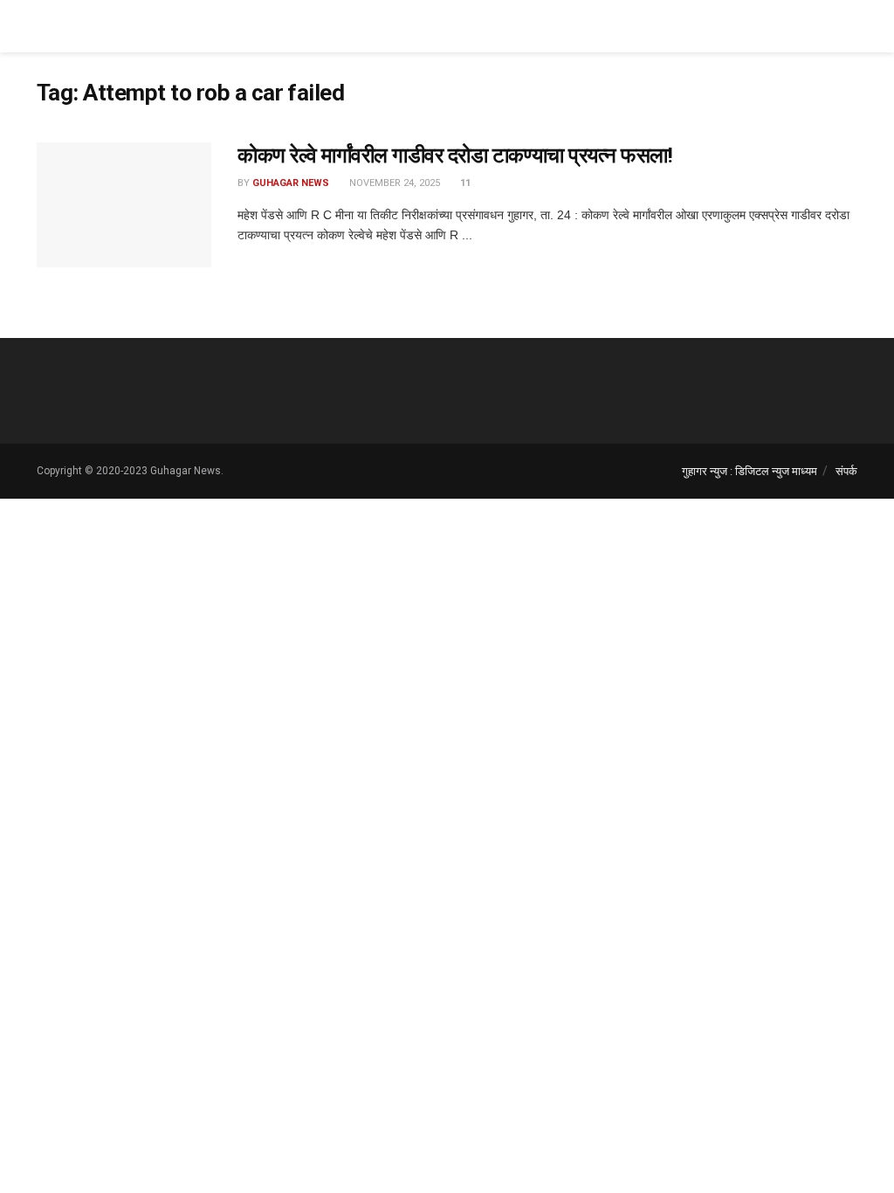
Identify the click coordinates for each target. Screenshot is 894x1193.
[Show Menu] (849, 26)
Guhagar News (290, 183)
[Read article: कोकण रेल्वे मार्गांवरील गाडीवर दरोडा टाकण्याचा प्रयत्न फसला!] (124, 204)
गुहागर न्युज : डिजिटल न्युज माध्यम (749, 471)
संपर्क (846, 471)
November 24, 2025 (393, 183)
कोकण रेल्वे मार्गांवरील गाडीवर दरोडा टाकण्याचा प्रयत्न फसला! (454, 155)
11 (464, 183)
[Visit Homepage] (102, 26)
